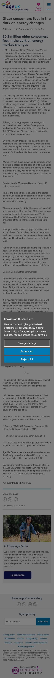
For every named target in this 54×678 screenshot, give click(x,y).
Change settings (27, 343)
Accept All (27, 351)
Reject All (27, 359)
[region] (27, 339)
